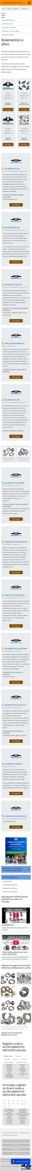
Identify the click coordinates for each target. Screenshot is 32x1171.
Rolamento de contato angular (10, 31)
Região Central (8, 1056)
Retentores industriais (8, 35)
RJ (4, 1100)
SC (26, 1100)
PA (9, 1107)
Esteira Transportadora (10, 892)
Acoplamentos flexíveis (10, 885)
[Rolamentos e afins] (8, 86)
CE (17, 1104)
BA (13, 1104)
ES (13, 1100)
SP (17, 1100)
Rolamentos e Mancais (10, 888)
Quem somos (16, 1149)
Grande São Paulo (8, 1062)
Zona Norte (18, 1056)
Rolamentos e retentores (9, 27)
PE (9, 1104)
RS (4, 1104)
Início (16, 1141)
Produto (16, 1145)
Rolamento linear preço (8, 20)
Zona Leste (23, 1059)
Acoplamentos (7, 881)
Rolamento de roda (7, 24)
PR (21, 1100)
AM (5, 1107)
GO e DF (23, 1104)
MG (9, 1100)
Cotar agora (8, 109)
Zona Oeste (7, 1059)
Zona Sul (15, 1059)
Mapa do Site (16, 1153)
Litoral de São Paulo (21, 1062)
